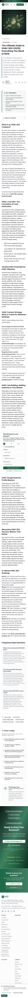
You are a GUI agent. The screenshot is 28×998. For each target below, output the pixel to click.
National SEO (4, 924)
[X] (11, 911)
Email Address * (6, 455)
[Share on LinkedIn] (19, 82)
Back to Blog (6, 38)
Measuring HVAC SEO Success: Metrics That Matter (11, 531)
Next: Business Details (13, 468)
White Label (17, 978)
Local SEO (3, 917)
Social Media (4, 945)
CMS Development (5, 940)
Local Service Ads (5, 934)
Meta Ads (3, 931)
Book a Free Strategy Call (14, 841)
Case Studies (18, 969)
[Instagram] (5, 911)
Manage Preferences (6, 992)
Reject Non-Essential (18, 992)
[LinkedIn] (2, 911)
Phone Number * (6, 461)
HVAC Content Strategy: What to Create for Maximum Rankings (14, 314)
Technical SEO (4, 920)
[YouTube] (14, 911)
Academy (17, 973)
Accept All (4, 995)
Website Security (5, 943)
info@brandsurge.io (17, 906)
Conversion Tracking (6, 936)
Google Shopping (5, 929)
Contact (17, 980)
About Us (17, 962)
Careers (17, 966)
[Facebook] (8, 911)
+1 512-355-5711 (6, 1)
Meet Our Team (18, 964)
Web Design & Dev (5, 938)
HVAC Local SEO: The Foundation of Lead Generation (11, 204)
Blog (16, 971)
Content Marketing (5, 947)
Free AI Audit (20, 4)
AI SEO (3, 922)
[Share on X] (22, 82)
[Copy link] (25, 82)
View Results (13, 887)
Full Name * (5, 449)
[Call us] (14, 4)
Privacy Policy (18, 983)
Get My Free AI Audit (15, 883)
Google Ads (4, 927)
